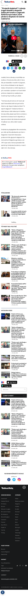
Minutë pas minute (19, 501)
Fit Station (3, 504)
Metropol (17, 527)
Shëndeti (17, 535)
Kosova (17, 514)
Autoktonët (4, 498)
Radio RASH (4, 554)
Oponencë (3, 519)
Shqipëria (17, 504)
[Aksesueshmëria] (3, 592)
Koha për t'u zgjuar (5, 509)
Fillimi (2, 5)
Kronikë (17, 509)
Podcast (3, 522)
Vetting (3, 532)
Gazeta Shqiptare (5, 551)
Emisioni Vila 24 (5, 501)
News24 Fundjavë (5, 517)
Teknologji (17, 532)
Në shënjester (4, 514)
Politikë (17, 506)
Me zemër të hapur (5, 511)
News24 (3, 549)
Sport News (4, 525)
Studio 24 (3, 527)
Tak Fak (3, 530)
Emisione (17, 540)
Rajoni (16, 517)
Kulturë (17, 525)
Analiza (17, 530)
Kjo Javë (3, 506)
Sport (16, 519)
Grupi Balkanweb (7, 167)
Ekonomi (17, 511)
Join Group (16, 163)
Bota (16, 522)
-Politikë (6, 5)
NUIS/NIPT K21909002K (7, 568)
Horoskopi (17, 538)
